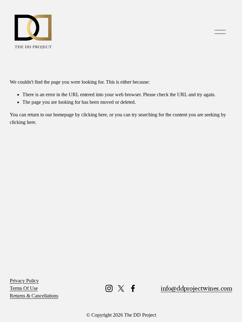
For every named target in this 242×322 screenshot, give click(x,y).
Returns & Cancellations (34, 295)
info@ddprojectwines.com (196, 288)
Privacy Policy (24, 280)
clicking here (94, 114)
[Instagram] (109, 288)
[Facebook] (133, 288)
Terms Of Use (24, 288)
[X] (121, 288)
